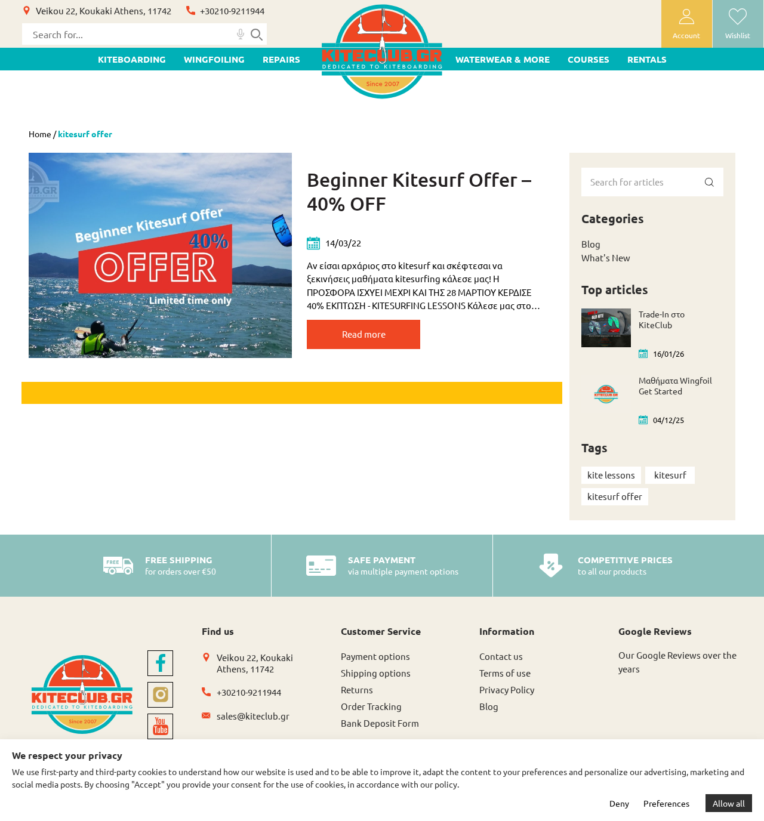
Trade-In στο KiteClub (662, 319)
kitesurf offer (614, 496)
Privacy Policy (506, 689)
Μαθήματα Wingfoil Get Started (675, 385)
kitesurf (670, 474)
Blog (590, 243)
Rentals (647, 59)
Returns (357, 689)
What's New (605, 257)
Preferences (666, 803)
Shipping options (376, 672)
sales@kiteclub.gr (253, 715)
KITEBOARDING (132, 59)
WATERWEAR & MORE (502, 59)
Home (40, 133)
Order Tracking (371, 706)
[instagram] (160, 695)
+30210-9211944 (232, 10)
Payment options (375, 656)
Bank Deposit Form (380, 723)
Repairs (281, 59)
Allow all (729, 803)
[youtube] (160, 726)
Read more (364, 333)
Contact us (501, 656)
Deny (619, 803)
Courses (588, 59)
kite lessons (611, 474)
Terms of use (505, 672)
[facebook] (160, 663)
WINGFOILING (214, 59)
